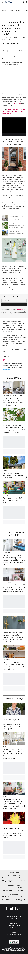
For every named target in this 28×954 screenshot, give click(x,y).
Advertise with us (14, 920)
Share (6, 50)
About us (14, 914)
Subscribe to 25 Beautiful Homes (20, 900)
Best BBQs (20, 887)
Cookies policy (14, 930)
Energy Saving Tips (21, 880)
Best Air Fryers (20, 890)
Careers (14, 932)
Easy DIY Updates (21, 877)
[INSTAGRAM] (4, 360)
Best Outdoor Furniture (7, 890)
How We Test (14, 923)
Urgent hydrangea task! (15, 10)
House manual (5, 19)
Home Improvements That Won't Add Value (7, 881)
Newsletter (23, 50)
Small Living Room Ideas (7, 877)
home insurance (16, 103)
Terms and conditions (14, 925)
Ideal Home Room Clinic (7, 899)
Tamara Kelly (7, 42)
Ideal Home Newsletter (20, 896)
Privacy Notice (20, 309)
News (18, 43)
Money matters (14, 19)
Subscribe (19, 2)
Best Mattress (7, 887)
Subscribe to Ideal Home (7, 896)
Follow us (15, 50)
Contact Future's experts (14, 916)
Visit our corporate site (19, 948)
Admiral (4, 335)
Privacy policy (14, 927)
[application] (14, 125)
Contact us (14, 918)
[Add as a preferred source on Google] (14, 942)
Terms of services (18, 308)
